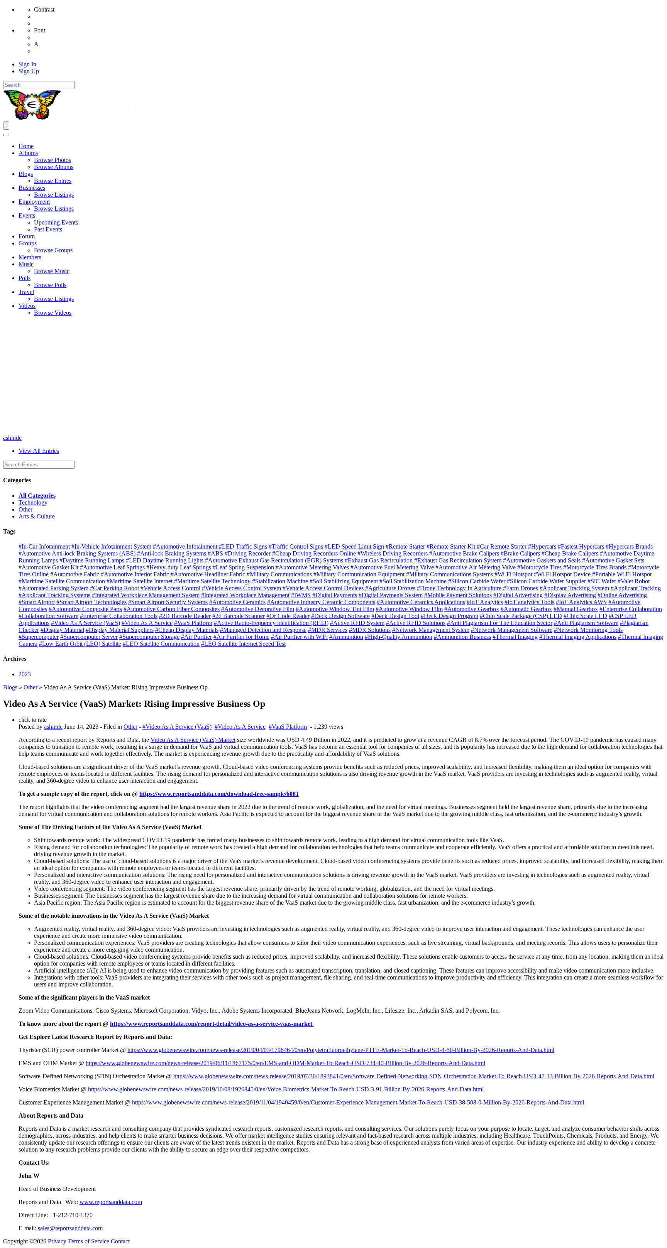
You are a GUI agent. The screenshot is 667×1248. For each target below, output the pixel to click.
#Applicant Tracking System (574, 588)
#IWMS (301, 595)
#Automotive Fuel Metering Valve (392, 567)
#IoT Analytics (485, 602)
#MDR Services (327, 630)
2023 (25, 674)
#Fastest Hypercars (581, 546)
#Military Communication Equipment (359, 574)
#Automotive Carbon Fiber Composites (172, 609)
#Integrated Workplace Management (245, 595)
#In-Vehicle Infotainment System (111, 546)
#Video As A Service (147, 623)
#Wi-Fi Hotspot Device (562, 574)
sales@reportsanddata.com (70, 1228)
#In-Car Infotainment (44, 546)
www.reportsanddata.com (111, 1202)
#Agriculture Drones (390, 588)
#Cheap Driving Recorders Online (314, 553)
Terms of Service (88, 1241)
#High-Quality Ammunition (398, 636)
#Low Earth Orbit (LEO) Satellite (80, 643)
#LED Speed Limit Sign (354, 546)
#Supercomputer (39, 636)
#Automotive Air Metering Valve (475, 567)
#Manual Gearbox (576, 609)
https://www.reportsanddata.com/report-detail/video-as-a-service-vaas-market (212, 1023)
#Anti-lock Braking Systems (171, 553)
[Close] (6, 135)
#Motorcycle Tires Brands (594, 567)
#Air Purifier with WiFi (299, 636)
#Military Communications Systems (449, 574)
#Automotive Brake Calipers (464, 553)
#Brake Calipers (520, 553)
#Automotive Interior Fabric (135, 574)
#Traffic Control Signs (296, 546)
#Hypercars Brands (629, 546)
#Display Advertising (570, 595)
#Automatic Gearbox (526, 609)
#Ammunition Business (462, 636)
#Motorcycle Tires (539, 567)
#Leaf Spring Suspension (243, 567)
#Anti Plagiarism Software (586, 623)
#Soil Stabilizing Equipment (344, 581)
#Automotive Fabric (74, 574)
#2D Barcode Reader (185, 616)
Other (25, 509)
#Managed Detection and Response (263, 630)
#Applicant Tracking (636, 588)
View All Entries (39, 451)
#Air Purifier (196, 636)
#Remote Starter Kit (451, 546)
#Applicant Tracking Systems (54, 595)
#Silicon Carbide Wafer (476, 581)
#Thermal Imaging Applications (577, 636)
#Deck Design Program (449, 616)
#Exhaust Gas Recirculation (379, 560)
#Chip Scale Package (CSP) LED (521, 616)
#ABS (215, 553)
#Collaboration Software (48, 616)
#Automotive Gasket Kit (48, 567)
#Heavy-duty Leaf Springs (178, 567)
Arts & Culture (37, 516)
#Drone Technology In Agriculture (459, 588)
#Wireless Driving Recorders (392, 553)
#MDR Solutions (370, 630)
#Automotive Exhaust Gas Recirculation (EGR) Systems (274, 560)
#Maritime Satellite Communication (62, 581)
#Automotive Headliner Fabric (208, 574)
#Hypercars (542, 546)
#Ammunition (346, 636)
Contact (120, 1241)
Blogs (10, 687)
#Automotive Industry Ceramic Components (321, 602)
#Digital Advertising (518, 595)
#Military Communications (279, 574)
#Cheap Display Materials (186, 630)
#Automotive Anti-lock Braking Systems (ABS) (77, 553)
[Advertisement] (333, 377)
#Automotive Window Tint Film (335, 609)
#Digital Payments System (391, 595)
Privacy (57, 1241)
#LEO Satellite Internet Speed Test (243, 643)
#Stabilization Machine (280, 581)
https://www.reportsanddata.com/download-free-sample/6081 (219, 793)
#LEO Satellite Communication (161, 643)
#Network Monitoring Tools (588, 630)
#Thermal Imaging (515, 636)
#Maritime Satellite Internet (140, 581)
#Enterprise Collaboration (630, 609)
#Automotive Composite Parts (85, 609)
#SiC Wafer (601, 581)
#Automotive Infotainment (185, 546)
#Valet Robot (634, 581)
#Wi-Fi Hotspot (513, 574)
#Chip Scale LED (585, 616)
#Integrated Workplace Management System (146, 595)
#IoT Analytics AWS (581, 602)
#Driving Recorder (248, 553)
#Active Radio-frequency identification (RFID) (271, 623)
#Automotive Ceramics (237, 602)
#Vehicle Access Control (170, 588)
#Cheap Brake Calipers (570, 553)
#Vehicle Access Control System (241, 588)
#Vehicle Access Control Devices (323, 588)
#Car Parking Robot (114, 588)
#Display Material (62, 630)
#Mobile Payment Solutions (458, 595)
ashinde (12, 437)
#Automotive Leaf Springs (112, 567)
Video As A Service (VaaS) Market (193, 739)
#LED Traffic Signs (243, 546)
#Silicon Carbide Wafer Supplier (546, 581)
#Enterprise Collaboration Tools (118, 616)
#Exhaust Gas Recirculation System (457, 560)
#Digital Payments (334, 595)
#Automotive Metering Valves (312, 567)
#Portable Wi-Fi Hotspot (622, 574)
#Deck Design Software (340, 616)
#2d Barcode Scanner (238, 616)
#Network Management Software (511, 630)
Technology (33, 502)
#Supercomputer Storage (149, 636)
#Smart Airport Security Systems (168, 602)
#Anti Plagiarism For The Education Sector (499, 623)
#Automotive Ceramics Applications (421, 602)
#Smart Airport (37, 602)
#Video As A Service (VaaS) (85, 623)
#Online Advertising (622, 595)
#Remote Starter (405, 546)
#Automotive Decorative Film (257, 609)
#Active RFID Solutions (415, 623)
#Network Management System (430, 630)
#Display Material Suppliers (120, 630)
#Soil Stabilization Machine (413, 581)
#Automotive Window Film (409, 609)
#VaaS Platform (193, 623)
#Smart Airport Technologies (91, 602)
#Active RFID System (357, 623)
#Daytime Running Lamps (91, 560)
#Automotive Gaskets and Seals (542, 560)
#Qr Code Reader (288, 616)
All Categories (37, 495)
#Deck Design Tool (395, 616)
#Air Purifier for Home (241, 636)
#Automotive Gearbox (471, 609)
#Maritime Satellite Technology (212, 581)
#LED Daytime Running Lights (164, 560)
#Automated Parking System (53, 588)
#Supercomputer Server (89, 636)
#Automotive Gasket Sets (613, 560)
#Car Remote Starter (501, 546)
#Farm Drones (520, 588)
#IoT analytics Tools (529, 602)
